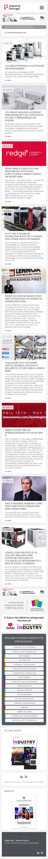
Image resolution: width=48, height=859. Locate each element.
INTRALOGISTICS (25, 686)
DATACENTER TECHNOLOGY (24, 673)
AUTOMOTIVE (24, 660)
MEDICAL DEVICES (24, 690)
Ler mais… (8, 80)
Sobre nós (9, 840)
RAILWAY (24, 707)
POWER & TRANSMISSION (24, 703)
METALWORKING (24, 694)
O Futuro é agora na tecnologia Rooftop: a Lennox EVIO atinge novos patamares (23, 236)
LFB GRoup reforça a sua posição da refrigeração (24, 67)
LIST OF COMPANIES (12, 845)
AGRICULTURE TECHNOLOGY (24, 651)
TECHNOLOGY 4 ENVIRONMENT (24, 716)
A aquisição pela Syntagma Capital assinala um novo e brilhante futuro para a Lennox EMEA (24, 366)
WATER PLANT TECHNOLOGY (24, 720)
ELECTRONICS (24, 677)
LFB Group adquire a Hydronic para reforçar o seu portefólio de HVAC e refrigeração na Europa (24, 116)
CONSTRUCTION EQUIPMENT (24, 669)
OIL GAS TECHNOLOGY (24, 699)
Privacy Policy (22, 840)
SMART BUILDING (24, 711)
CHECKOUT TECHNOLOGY (24, 664)
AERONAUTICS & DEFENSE (24, 647)
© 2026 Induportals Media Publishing (21, 843)
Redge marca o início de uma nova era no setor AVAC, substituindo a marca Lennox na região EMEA (23, 172)
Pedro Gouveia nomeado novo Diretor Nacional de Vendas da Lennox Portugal (23, 298)
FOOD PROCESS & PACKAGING (24, 681)
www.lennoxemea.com (16, 32)
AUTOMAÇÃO (24, 656)
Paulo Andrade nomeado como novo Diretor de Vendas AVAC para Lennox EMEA (23, 506)
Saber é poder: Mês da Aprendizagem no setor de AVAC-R (24, 433)
